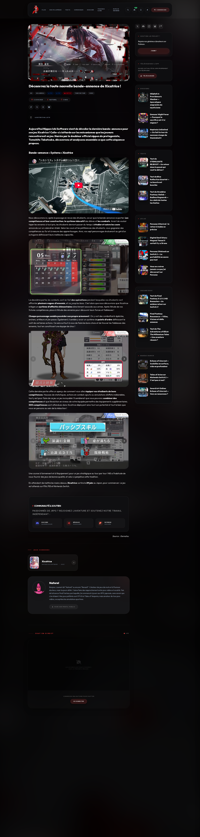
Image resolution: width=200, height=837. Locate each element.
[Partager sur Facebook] (31, 107)
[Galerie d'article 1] (79, 359)
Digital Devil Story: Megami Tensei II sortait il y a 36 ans (158, 240)
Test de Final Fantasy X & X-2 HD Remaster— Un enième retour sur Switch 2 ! (159, 301)
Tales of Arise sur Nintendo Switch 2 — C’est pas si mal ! (159, 377)
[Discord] (143, 26)
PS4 (51, 93)
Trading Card (101, 9)
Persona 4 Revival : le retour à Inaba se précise (159, 227)
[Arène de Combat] (147, 9)
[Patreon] (160, 26)
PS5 (59, 93)
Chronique (78, 10)
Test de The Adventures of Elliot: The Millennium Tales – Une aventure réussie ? (159, 334)
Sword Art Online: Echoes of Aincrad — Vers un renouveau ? (159, 391)
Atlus (143, 219)
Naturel (53, 100)
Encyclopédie (55, 10)
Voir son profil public (64, 607)
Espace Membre (116, 9)
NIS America (40, 93)
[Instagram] (149, 26)
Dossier (90, 10)
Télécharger (148, 76)
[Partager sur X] (37, 107)
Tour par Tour (80, 93)
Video (91, 93)
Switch (68, 93)
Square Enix (146, 290)
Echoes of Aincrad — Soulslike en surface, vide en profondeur (159, 364)
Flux (44, 10)
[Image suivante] (124, 359)
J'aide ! (154, 51)
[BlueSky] (155, 26)
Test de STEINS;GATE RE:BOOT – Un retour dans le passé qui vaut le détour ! (159, 164)
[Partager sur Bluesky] (49, 107)
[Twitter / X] (137, 26)
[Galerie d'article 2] (79, 441)
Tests (67, 10)
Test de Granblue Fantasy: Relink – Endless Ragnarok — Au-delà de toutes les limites (159, 197)
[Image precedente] (33, 359)
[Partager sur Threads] (43, 107)
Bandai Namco (147, 355)
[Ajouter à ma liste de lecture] (31, 117)
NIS (31, 93)
